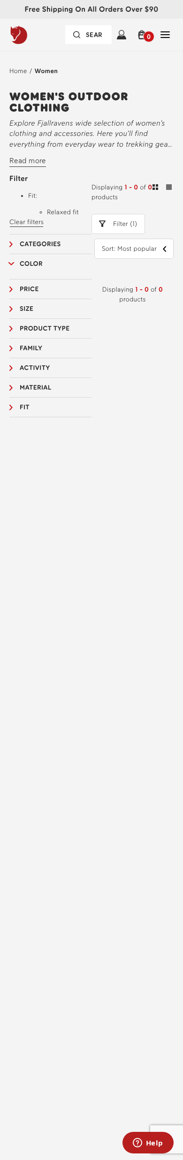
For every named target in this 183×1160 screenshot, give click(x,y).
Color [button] (31, 264)
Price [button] (29, 289)
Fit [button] (25, 407)
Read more (27, 160)
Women (46, 71)
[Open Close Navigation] (165, 34)
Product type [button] (44, 328)
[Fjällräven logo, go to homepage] (36, 34)
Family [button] (31, 348)
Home (18, 71)
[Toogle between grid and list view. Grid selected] (162, 188)
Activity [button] (35, 368)
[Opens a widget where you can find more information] (148, 1143)
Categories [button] (40, 244)
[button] (143, 34)
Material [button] (36, 388)
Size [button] (26, 309)
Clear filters (26, 222)
